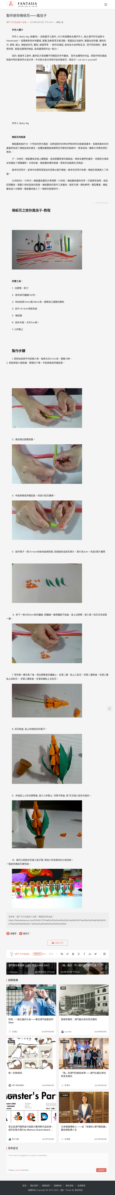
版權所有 (32, 1190)
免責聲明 (81, 1185)
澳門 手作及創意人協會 (16, 22)
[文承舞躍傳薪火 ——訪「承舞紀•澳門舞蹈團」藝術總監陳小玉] (84, 1107)
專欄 (58, 22)
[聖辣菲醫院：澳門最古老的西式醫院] (84, 1000)
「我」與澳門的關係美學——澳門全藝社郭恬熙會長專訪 (83, 1074)
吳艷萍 (13, 933)
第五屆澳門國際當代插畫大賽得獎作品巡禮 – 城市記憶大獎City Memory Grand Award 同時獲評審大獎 (30, 1128)
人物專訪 (12, 988)
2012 (51, 1190)
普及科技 (79, 1190)
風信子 (26, 933)
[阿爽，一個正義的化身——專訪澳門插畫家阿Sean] (31, 1000)
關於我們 (34, 1185)
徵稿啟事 (58, 1185)
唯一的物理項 (15, 1073)
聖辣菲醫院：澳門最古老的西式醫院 (79, 1019)
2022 (56, 1190)
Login (16, 1170)
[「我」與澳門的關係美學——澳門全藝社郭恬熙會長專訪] (84, 1053)
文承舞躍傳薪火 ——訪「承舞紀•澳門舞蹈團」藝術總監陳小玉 (83, 1128)
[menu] (106, 4)
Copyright (41, 1190)
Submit (101, 1170)
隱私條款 (69, 1185)
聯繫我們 (46, 1185)
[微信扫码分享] (61, 953)
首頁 (24, 1185)
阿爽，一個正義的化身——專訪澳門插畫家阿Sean (30, 1021)
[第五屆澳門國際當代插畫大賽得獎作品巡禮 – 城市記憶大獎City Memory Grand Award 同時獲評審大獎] (31, 1107)
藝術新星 (12, 1095)
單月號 (11, 1042)
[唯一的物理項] (31, 1053)
